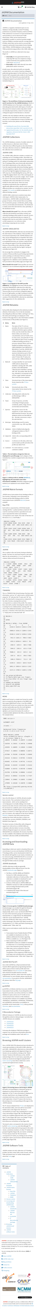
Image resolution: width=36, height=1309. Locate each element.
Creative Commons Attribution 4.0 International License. (18, 1305)
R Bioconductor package (14, 1220)
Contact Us (6, 1265)
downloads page (12, 870)
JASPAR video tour (8, 1259)
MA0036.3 (5, 815)
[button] (2, 7)
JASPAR (12, 1193)
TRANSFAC (13, 1195)
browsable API (21, 970)
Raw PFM (12, 1191)
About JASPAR (7, 1256)
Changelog (6, 1270)
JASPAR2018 (9, 1024)
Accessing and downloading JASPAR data (10, 1203)
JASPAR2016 (9, 1025)
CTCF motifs (11, 190)
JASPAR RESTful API (12, 1212)
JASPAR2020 (9, 1022)
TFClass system (16, 391)
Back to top (5, 226)
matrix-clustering (7, 1061)
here (27, 1034)
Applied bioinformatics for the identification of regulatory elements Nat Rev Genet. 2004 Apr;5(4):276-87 (19, 132)
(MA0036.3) (26, 477)
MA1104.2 (23, 500)
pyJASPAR (13, 1216)
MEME (11, 1197)
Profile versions (7, 1267)
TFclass (22, 1106)
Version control (10, 1199)
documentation (6, 978)
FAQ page (18, 980)
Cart (20, 7)
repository (16, 62)
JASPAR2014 (9, 1027)
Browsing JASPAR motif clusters (10, 1226)
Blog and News (7, 1262)
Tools (21, 1004)
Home (5, 15)
